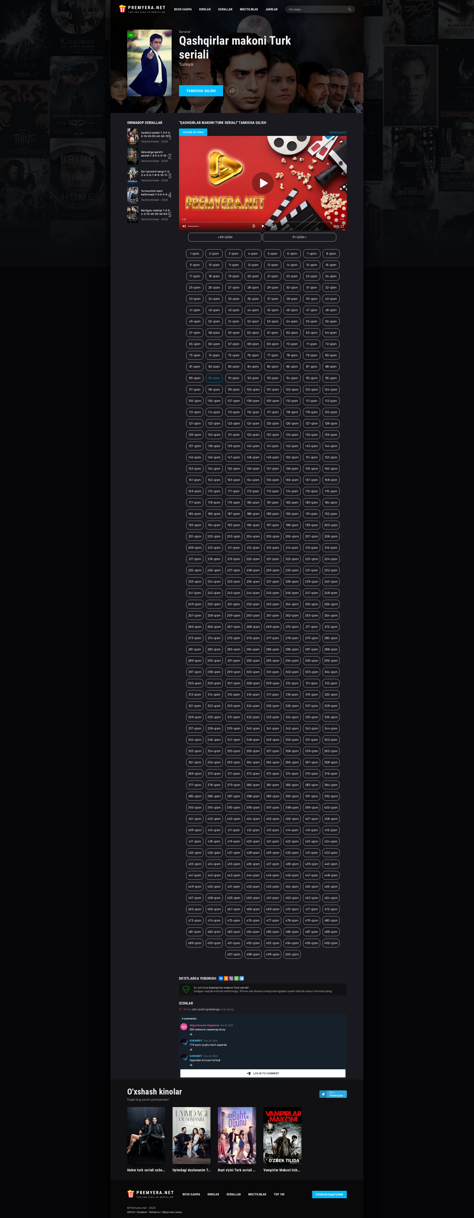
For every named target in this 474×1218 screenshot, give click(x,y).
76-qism (253, 355)
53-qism (272, 321)
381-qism (272, 785)
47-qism (311, 310)
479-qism (311, 920)
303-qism (311, 672)
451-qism (233, 886)
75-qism (233, 355)
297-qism (194, 672)
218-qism (214, 559)
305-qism (194, 683)
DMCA (131, 1212)
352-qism (331, 740)
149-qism (272, 457)
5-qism (273, 253)
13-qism (272, 265)
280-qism (331, 638)
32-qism (331, 287)
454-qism (292, 886)
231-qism (311, 570)
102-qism (292, 389)
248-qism (331, 593)
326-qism (292, 706)
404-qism (253, 819)
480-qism (331, 920)
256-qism (331, 604)
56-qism (331, 321)
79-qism (311, 355)
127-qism (312, 423)
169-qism (194, 491)
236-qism (253, 581)
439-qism (311, 864)
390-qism (292, 796)
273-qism (194, 638)
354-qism (214, 751)
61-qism (272, 333)
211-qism (234, 548)
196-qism (253, 525)
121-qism (195, 423)
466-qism (214, 909)
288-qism (331, 649)
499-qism (272, 954)
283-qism (233, 649)
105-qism (194, 401)
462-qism (292, 898)
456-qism (331, 886)
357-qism (272, 751)
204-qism (253, 536)
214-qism (292, 548)
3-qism (233, 253)
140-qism (253, 446)
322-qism (214, 706)
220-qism (253, 559)
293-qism (272, 661)
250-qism (214, 604)
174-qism (292, 491)
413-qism (272, 830)
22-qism (292, 276)
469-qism (272, 909)
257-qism (194, 615)
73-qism (195, 355)
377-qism (194, 785)
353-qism (194, 751)
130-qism (214, 435)
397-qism (272, 807)
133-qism (272, 435)
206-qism (292, 536)
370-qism (214, 774)
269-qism (272, 627)
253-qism (272, 604)
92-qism (253, 378)
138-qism (214, 446)
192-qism (331, 514)
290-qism (214, 661)
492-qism (253, 943)
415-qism (311, 830)
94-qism (292, 378)
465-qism (194, 909)
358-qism (292, 751)
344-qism (331, 728)
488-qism (331, 932)
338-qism (214, 728)
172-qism (253, 491)
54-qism (292, 321)
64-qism (331, 333)
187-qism (234, 514)
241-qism (194, 593)
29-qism (273, 287)
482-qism (214, 932)
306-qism (214, 683)
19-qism (233, 276)
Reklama (154, 1212)
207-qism (311, 536)
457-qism (194, 898)
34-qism (214, 299)
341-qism (272, 728)
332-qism (253, 717)
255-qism (311, 604)
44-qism (253, 310)
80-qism (331, 355)
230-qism (292, 570)
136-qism (331, 435)
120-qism (331, 412)
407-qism (311, 819)
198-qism (292, 525)
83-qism (234, 366)
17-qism (194, 276)
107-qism (233, 401)
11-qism (234, 265)
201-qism (194, 536)
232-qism (331, 570)
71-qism (311, 344)
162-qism (214, 480)
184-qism (331, 502)
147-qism (234, 457)
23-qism (311, 276)
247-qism (311, 593)
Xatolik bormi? (338, 132)
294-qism (292, 661)
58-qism (214, 333)
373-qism (272, 774)
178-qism (214, 502)
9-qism (195, 265)
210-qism (214, 548)
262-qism (292, 615)
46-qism (292, 310)
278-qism (292, 638)
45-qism (272, 310)
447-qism (311, 875)
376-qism (331, 774)
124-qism (253, 423)
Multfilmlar (249, 9)
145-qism (194, 457)
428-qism (253, 853)
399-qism (311, 807)
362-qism (214, 762)
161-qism (195, 480)
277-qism (272, 638)
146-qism (214, 457)
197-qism (272, 525)
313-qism (194, 694)
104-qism (331, 389)
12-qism (253, 265)
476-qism (253, 920)
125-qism (272, 423)
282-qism (214, 649)
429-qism (272, 853)
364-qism (253, 762)
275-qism (233, 638)
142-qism (292, 446)
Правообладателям (329, 1194)
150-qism (292, 457)
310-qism (292, 683)
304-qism (331, 672)
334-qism (292, 717)
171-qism (234, 491)
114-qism (214, 412)
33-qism (195, 299)
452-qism (253, 886)
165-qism (272, 480)
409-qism (195, 830)
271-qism (312, 627)
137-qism (195, 446)
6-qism (292, 253)
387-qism (233, 796)
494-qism (292, 943)
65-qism (195, 344)
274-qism (214, 638)
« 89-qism (225, 237)
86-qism (292, 366)
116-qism (253, 412)
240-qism (331, 581)
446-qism (292, 875)
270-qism (292, 627)
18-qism (214, 276)
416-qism (331, 830)
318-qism (292, 694)
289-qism (194, 661)
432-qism (331, 853)
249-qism (194, 604)
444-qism (253, 875)
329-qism (194, 717)
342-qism (292, 728)
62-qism (292, 333)
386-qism (214, 796)
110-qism (292, 401)
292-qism (253, 661)
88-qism (331, 366)
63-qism (312, 333)
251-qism (233, 604)
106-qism (214, 401)
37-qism (272, 299)
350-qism (292, 740)
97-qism (195, 389)
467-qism (233, 909)
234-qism (214, 581)
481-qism (194, 932)
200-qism (331, 525)
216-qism (331, 548)
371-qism (234, 774)
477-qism (272, 920)
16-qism (331, 265)
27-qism (233, 287)
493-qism (272, 943)
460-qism (253, 898)
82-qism (214, 366)
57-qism (195, 333)
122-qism (214, 423)
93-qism (273, 378)
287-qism (311, 649)
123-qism (233, 423)
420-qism (253, 841)
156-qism (253, 468)
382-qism (292, 785)
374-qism (292, 774)
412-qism (253, 830)
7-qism (312, 253)
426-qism (214, 853)
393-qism (194, 807)
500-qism (292, 954)
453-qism (272, 886)
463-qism (311, 898)
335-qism (311, 717)
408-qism (331, 819)
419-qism (233, 841)
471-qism (312, 909)
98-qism (214, 389)
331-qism (233, 717)
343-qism (311, 728)
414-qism (292, 830)
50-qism (214, 321)
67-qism (234, 344)
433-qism (194, 864)
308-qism (253, 683)
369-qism (195, 774)
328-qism (331, 706)
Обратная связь (172, 1212)
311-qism (312, 683)
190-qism (292, 514)
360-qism (331, 751)
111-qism (311, 401)
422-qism (292, 841)
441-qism (194, 875)
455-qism (311, 886)
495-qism (311, 943)
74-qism (214, 355)
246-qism (292, 593)
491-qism (233, 943)
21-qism (272, 276)
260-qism (253, 615)
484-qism (253, 932)
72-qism (331, 344)
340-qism (253, 728)
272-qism (331, 627)
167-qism (311, 480)
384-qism (331, 785)
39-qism (312, 299)
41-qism (194, 310)
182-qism (292, 502)
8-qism (331, 253)
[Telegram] (241, 978)
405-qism (272, 819)
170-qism (214, 491)
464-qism (331, 898)
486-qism (292, 932)
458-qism (214, 898)
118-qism (292, 412)
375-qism (311, 774)
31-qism (311, 287)
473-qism (194, 920)
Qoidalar (142, 1212)
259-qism (233, 615)
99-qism (234, 389)
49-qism (195, 321)
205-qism (272, 536)
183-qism (311, 502)
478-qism (292, 920)
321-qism (194, 706)
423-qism (311, 841)
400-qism (331, 807)
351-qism (311, 740)
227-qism (233, 570)
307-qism (233, 683)
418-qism (214, 841)
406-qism (292, 819)
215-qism (311, 548)
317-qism (272, 694)
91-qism (233, 378)
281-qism (194, 649)
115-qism (234, 412)
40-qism (331, 299)
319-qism (311, 694)
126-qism (292, 423)
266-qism (214, 627)
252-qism (253, 604)
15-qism (311, 265)
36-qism (253, 299)
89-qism (195, 378)
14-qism (292, 265)
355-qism (233, 751)
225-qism (194, 570)
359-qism (311, 751)
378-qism (214, 785)
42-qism (214, 310)
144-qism (331, 446)
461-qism (272, 898)
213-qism (272, 548)
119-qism (312, 412)
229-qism (272, 570)
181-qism (273, 502)
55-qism (311, 321)
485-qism (272, 932)
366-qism (292, 762)
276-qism (253, 638)
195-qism (233, 525)
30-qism (292, 287)
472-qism (331, 909)
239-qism (311, 581)
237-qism (272, 581)
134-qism (292, 435)
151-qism (312, 457)
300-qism (253, 672)
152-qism (331, 457)
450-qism (214, 886)
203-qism (233, 536)
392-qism (331, 796)
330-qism (214, 717)
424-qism (331, 841)
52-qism (253, 321)
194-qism (214, 525)
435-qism (233, 864)
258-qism (214, 615)
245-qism (272, 593)
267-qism (233, 627)
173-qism (272, 491)
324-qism (253, 706)
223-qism (311, 559)
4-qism (253, 253)
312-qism (331, 683)
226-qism (214, 570)
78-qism (292, 355)
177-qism (195, 502)
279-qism (311, 638)
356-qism (253, 751)
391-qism (311, 796)
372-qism (253, 774)
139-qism (233, 446)
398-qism (292, 807)
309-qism (272, 683)
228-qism (253, 570)
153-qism (194, 468)
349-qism (272, 740)
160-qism (331, 468)
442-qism (214, 875)
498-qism (253, 954)
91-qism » (299, 237)
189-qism (272, 514)
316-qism (253, 694)
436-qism (253, 864)
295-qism (311, 661)
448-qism (331, 875)
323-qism (233, 706)
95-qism (312, 378)
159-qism (311, 468)
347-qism (233, 740)
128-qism (331, 423)
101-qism (273, 389)
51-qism (233, 321)
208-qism (331, 536)
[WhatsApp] (236, 978)
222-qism (292, 559)
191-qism (312, 514)
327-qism (311, 706)
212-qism (253, 548)
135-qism (311, 435)
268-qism (253, 627)
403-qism (233, 819)
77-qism (272, 355)
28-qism (253, 287)
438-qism (292, 864)
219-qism (233, 559)
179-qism (233, 502)
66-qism (214, 344)
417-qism (195, 841)
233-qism (194, 581)
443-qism (233, 875)
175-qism (312, 491)
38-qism (292, 299)
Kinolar (205, 9)
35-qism (234, 299)
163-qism (233, 480)
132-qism (253, 435)
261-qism (272, 615)
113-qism (195, 412)
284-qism (253, 649)
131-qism (234, 435)
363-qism (233, 762)
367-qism (311, 762)
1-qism (194, 253)
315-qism (233, 694)
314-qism (214, 694)
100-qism (253, 389)
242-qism (214, 593)
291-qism (233, 661)
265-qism (194, 627)
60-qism (253, 333)
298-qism (214, 672)
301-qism (272, 672)
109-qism (272, 401)
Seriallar (225, 9)
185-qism (194, 514)
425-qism (194, 853)
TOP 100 (279, 1194)
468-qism (253, 909)
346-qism (214, 740)
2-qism (214, 253)
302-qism (292, 672)
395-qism (233, 807)
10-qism (214, 265)
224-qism (331, 559)
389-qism (272, 796)
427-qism (233, 853)
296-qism (331, 661)
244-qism (253, 593)
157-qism (272, 468)
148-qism (253, 457)
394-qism (214, 807)
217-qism (195, 559)
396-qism (253, 807)
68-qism (253, 344)
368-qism (331, 762)
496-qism (331, 943)
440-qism (331, 864)
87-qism (311, 366)
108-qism (253, 401)
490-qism (214, 943)
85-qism (272, 366)
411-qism (234, 830)
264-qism (331, 615)
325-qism (272, 706)
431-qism (311, 853)
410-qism (214, 830)
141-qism (273, 446)
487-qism (311, 932)
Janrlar (272, 9)
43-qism (234, 310)
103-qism (311, 389)
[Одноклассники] (226, 978)
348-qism (253, 740)
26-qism (214, 287)
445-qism (272, 875)
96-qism (331, 378)
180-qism (253, 502)
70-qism (292, 344)
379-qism (233, 785)
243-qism (233, 593)
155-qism (233, 468)
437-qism (272, 864)
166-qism (292, 480)
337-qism (194, 728)
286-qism (292, 649)
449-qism (194, 886)
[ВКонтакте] (221, 978)
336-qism (331, 717)
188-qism (253, 514)
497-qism (233, 954)
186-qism (214, 514)
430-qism (292, 853)
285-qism (272, 649)
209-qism (195, 548)
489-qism (194, 943)
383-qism (311, 785)
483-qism (233, 932)
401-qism (194, 819)
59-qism (234, 333)
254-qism (292, 604)
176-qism (331, 491)
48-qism (331, 310)
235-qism (233, 581)
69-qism (273, 344)
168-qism (331, 480)
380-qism (253, 785)
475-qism (233, 920)
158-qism (292, 468)
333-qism (272, 717)
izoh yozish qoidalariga (206, 1009)
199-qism (311, 525)
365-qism (272, 762)
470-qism (292, 909)
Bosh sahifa (183, 9)
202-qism (214, 536)
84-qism (253, 366)
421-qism (272, 841)
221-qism (272, 559)
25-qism (195, 287)
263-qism (311, 615)
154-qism (214, 468)
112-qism (331, 401)
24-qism (331, 276)
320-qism (331, 694)
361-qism (194, 762)
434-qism (214, 864)
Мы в (336, 1094)
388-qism (253, 796)
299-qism (234, 672)
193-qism (194, 525)
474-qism (214, 920)
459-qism (233, 898)
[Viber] (231, 978)
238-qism (292, 581)
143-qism (311, 446)
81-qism (194, 366)
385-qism (194, 796)
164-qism (253, 480)
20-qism (253, 276)
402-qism (214, 819)
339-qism (233, 728)
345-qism (194, 740)
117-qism (273, 412)
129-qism (194, 435)
